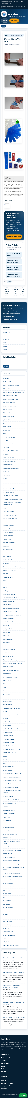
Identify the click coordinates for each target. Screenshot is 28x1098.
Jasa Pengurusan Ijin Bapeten (11, 608)
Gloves (5, 580)
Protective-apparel (8, 766)
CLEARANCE (6, 475)
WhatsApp (4, 7)
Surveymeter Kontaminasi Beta (11, 873)
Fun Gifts (5, 573)
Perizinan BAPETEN (8, 742)
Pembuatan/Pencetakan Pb (11, 715)
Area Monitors (6, 430)
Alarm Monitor (6, 378)
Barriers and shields (8, 444)
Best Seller (6, 447)
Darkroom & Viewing (8, 492)
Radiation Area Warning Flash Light (12, 773)
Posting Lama (16, 291)
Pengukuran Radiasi (8, 739)
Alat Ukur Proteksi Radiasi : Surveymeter (14, 1017)
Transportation (7, 911)
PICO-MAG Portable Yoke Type (11, 749)
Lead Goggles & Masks (9, 649)
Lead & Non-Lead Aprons (10, 622)
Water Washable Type (9, 935)
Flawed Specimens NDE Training (12, 567)
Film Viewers (6, 563)
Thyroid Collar (6, 890)
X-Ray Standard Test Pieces (11, 945)
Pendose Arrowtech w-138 (10, 729)
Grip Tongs (6, 591)
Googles (5, 587)
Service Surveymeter (8, 827)
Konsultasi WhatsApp (14, 236)
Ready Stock (6, 817)
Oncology (5, 691)
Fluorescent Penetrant (9, 570)
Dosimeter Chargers (8, 525)
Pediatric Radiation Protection (11, 708)
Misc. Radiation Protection (10, 677)
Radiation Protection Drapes (11, 784)
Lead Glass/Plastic (8, 639)
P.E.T (4, 697)
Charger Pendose (8, 464)
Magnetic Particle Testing (10, 660)
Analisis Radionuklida (8, 416)
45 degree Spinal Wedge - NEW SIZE (13, 261)
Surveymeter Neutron (9, 880)
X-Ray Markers (7, 942)
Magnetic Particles (8, 666)
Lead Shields (6, 653)
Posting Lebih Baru (7, 291)
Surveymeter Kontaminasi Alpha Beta (13, 864)
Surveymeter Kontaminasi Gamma (12, 876)
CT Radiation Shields (8, 489)
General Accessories (8, 577)
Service (5, 824)
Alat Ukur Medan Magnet (9, 406)
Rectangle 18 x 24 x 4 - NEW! (14, 254)
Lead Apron (6, 625)
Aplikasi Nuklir (6, 420)
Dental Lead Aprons (8, 511)
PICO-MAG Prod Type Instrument (12, 753)
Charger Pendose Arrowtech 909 (12, 468)
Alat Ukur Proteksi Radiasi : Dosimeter (13, 972)
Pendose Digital (7, 732)
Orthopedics (6, 694)
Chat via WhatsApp (9, 316)
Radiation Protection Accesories (12, 780)
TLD (4, 897)
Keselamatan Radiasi (8, 618)
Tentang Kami (6, 332)
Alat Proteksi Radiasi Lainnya (11, 385)
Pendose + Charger (8, 722)
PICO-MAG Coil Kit (8, 746)
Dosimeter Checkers (8, 529)
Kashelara (13, 14)
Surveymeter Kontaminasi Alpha (11, 860)
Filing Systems (7, 556)
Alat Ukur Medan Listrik (9, 402)
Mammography (7, 673)
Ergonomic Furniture (8, 549)
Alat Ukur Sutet (7, 413)
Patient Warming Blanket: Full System (13, 275)
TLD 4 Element (7, 904)
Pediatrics (5, 711)
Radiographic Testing (9, 810)
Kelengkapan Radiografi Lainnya (12, 615)
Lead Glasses (6, 642)
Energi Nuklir (6, 546)
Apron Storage (7, 426)
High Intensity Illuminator (9, 594)
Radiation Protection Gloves (11, 787)
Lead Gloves (6, 646)
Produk (5, 760)
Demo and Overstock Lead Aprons (12, 499)
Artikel (4, 433)
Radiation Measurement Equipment (12, 777)
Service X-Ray (7, 831)
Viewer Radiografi (8, 925)
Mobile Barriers (7, 680)
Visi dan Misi (6, 928)
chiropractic (6, 471)
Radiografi (5, 807)
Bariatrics (5, 440)
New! (11, 46)
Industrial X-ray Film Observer (11, 598)
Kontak (4, 20)
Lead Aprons (6, 632)
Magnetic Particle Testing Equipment (13, 663)
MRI (4, 684)
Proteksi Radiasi (7, 770)
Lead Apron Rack (7, 629)
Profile (4, 763)
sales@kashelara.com (7, 6)
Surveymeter (6, 847)
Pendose (5, 718)
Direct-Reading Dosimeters (10, 518)
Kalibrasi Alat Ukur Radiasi (10, 611)
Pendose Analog (7, 725)
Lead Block (6, 635)
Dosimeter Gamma (8, 532)
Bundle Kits (6, 454)
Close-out (5, 478)
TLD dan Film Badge (8, 907)
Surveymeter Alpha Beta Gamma (12, 850)
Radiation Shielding (8, 796)
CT (3, 485)
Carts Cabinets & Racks (9, 461)
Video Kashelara (7, 921)
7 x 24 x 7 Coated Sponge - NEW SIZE (13, 268)
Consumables (6, 482)
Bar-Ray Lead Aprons (9, 437)
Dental (4, 508)
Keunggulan (6, 339)
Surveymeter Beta (8, 853)
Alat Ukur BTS (6, 389)
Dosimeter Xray (7, 539)
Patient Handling (7, 704)
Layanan (5, 336)
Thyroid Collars (7, 893)
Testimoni (5, 346)
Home (6, 35)
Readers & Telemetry (8, 813)
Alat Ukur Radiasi (7, 409)
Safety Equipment (8, 820)
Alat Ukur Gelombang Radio (10, 399)
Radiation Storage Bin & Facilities (12, 800)
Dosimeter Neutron (8, 535)
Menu (3, 26)
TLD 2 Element (7, 900)
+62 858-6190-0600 (18, 6)
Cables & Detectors (8, 458)
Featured (5, 553)
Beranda (22, 291)
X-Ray (4, 938)
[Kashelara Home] (4, 14)
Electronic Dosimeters (9, 542)
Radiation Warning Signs (9, 803)
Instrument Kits (7, 604)
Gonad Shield (6, 584)
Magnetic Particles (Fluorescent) (12, 670)
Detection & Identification (10, 515)
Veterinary (5, 918)
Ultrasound (6, 914)
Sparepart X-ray (7, 838)
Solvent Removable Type (10, 834)
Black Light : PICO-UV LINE (10, 451)
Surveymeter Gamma (9, 857)
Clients (5, 343)
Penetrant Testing (8, 735)
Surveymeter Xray (8, 883)
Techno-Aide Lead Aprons (10, 887)
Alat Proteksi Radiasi (8, 382)
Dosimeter (6, 522)
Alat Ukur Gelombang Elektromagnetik (13, 392)
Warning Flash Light (8, 931)
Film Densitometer (8, 560)
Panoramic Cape (7, 701)
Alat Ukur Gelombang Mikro (10, 395)
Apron (4, 423)
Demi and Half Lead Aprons (10, 495)
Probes (5, 756)
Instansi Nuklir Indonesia (9, 601)
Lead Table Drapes (8, 656)
